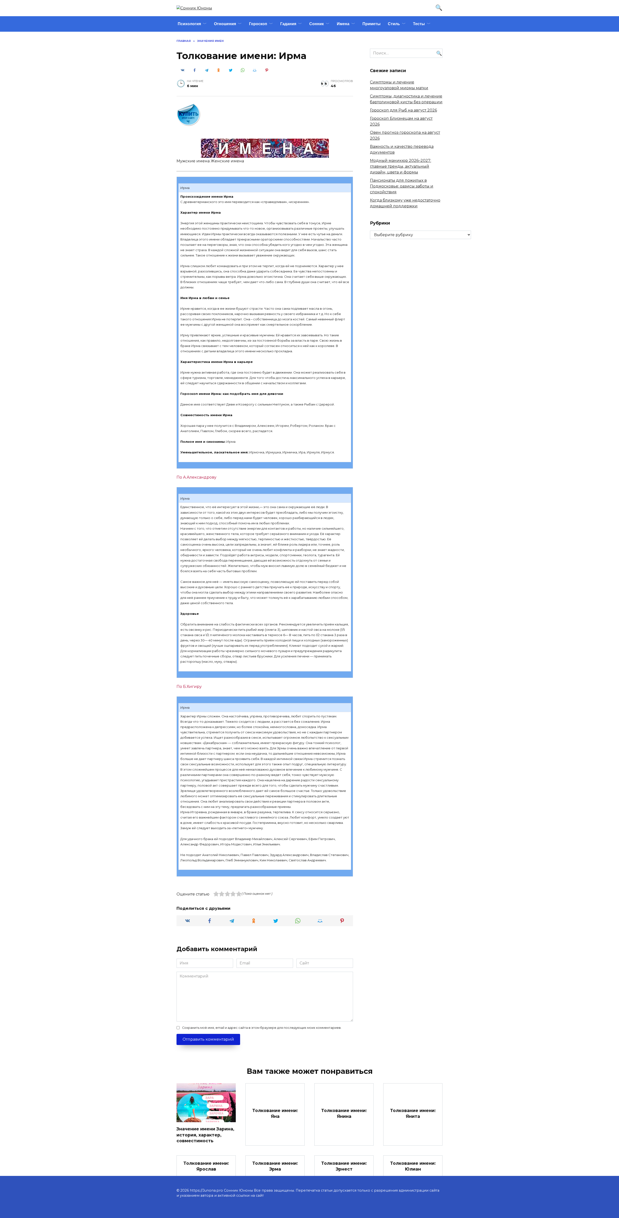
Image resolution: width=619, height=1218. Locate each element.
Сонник (316, 24)
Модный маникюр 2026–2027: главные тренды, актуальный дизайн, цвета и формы (400, 166)
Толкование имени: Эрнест (344, 1166)
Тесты (419, 24)
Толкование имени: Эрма (275, 1166)
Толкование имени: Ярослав (206, 1166)
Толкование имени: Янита (413, 1113)
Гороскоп (258, 24)
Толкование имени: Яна (275, 1113)
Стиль (394, 24)
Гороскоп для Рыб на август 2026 (403, 110)
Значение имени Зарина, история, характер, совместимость (205, 1134)
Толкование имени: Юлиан (413, 1166)
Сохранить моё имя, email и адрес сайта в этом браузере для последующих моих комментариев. (261, 1028)
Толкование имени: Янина (344, 1113)
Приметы (371, 24)
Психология (189, 24)
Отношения (225, 24)
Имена (343, 24)
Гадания (288, 24)
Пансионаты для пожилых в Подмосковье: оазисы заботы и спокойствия (401, 186)
